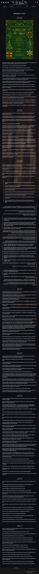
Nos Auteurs (4, 6)
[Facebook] (1, 2)
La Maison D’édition (19, 6)
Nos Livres (11, 6)
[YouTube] (5, 2)
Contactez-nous (33, 6)
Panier (27, 6)
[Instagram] (3, 2)
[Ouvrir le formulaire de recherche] (35, 2)
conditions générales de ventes (31, 568)
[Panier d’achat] (37, 2)
